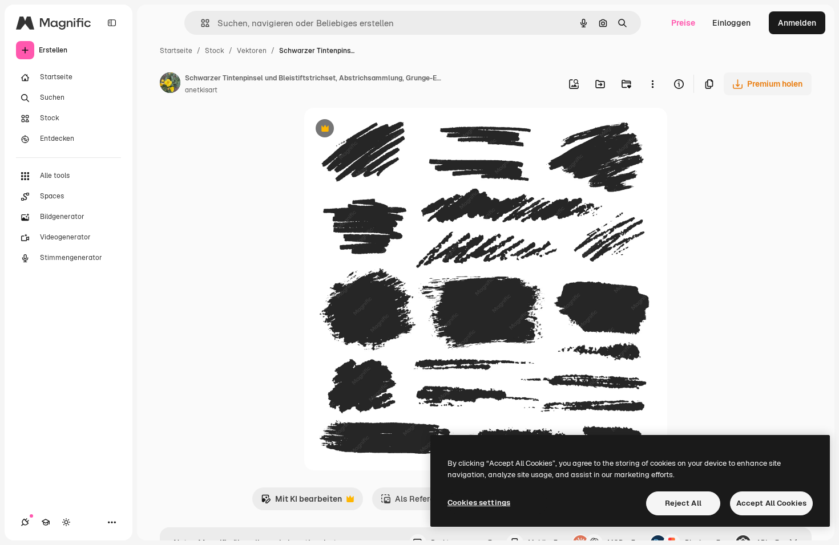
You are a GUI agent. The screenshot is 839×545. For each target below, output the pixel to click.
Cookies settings (478, 502)
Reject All (683, 503)
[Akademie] (46, 522)
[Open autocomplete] (200, 23)
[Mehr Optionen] (652, 83)
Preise (683, 23)
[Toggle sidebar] (112, 23)
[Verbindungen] (25, 522)
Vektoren (252, 50)
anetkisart (201, 90)
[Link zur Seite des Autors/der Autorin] (170, 84)
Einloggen (731, 23)
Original (377, 129)
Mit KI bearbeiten (301, 502)
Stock (214, 50)
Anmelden (797, 23)
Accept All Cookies (771, 503)
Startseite (176, 50)
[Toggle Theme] (66, 522)
